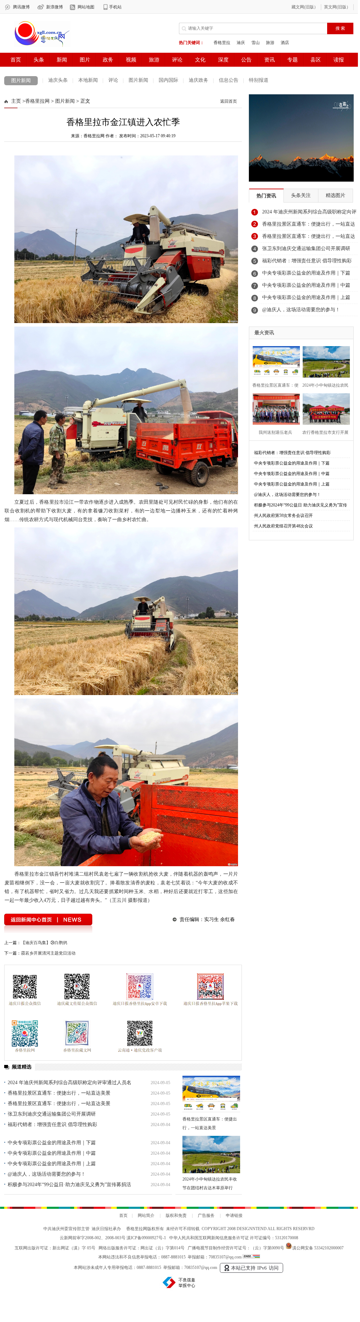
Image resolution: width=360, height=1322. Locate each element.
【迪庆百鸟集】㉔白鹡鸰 (44, 942)
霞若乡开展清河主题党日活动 (48, 953)
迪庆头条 (58, 80)
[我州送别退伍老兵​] (274, 408)
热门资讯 (266, 195)
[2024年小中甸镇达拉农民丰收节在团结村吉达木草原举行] (211, 1154)
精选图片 (335, 195)
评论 (113, 80)
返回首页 (228, 101)
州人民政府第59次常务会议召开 (283, 515)
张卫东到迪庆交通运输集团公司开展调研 (52, 1114)
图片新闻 (21, 80)
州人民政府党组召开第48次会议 (283, 526)
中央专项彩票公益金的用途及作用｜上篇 (52, 1163)
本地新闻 (88, 80)
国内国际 (168, 80)
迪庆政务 (198, 80)
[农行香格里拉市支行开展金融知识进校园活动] (324, 408)
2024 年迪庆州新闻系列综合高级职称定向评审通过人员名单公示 (309, 213)
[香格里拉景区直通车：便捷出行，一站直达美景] (211, 1094)
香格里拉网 (37, 101)
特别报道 (258, 80)
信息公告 (228, 80)
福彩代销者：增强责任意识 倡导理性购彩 (52, 1124)
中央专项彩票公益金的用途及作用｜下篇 (52, 1142)
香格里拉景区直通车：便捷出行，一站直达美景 (59, 1093)
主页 (16, 101)
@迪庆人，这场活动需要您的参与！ (47, 1174)
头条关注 (301, 195)
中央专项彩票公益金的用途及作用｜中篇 (52, 1153)
